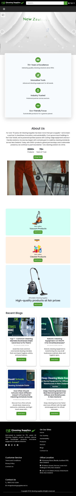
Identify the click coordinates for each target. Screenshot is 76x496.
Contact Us (44, 451)
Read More (21, 359)
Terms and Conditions (13, 460)
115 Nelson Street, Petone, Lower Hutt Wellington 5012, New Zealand (53, 467)
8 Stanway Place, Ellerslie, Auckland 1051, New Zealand (54, 461)
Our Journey (44, 436)
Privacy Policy (9, 463)
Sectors (42, 445)
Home (42, 432)
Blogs (42, 448)
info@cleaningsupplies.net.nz (18, 485)
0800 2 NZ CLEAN (13, 483)
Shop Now (38, 157)
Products (43, 442)
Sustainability (44, 439)
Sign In (72, 3)
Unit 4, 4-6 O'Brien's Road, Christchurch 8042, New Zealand (54, 472)
